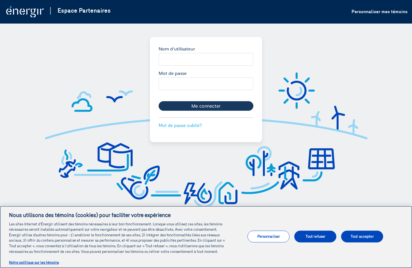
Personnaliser (268, 236)
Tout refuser (315, 236)
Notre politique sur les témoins (34, 262)
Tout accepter (362, 236)
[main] (206, 237)
